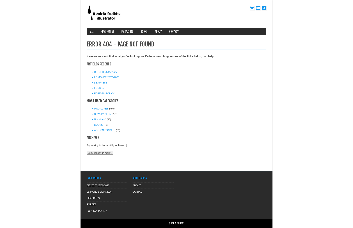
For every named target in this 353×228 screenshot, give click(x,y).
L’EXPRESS (100, 82)
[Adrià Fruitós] (104, 21)
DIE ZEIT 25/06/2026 (105, 72)
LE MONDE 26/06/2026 (106, 77)
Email (258, 8)
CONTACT (174, 31)
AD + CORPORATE (104, 130)
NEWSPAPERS (107, 31)
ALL (91, 31)
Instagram (252, 8)
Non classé (100, 119)
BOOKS (144, 31)
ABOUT (158, 31)
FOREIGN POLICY (104, 93)
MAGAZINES (127, 31)
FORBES (99, 88)
